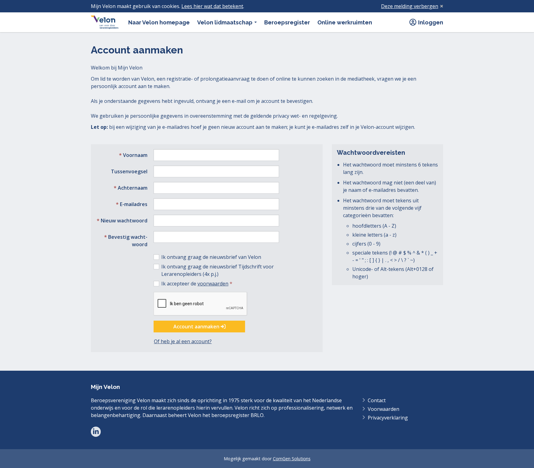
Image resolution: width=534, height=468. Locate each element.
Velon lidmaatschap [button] (225, 22)
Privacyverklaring (388, 417)
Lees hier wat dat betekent (212, 6)
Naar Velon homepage (159, 22)
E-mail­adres (133, 204)
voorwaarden (212, 283)
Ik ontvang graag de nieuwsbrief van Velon (211, 257)
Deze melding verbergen (409, 6)
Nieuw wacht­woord (124, 220)
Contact (377, 400)
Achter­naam (132, 187)
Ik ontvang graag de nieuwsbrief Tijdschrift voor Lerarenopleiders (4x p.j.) (217, 270)
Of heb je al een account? (183, 341)
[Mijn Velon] (104, 22)
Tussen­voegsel (129, 171)
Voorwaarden (383, 409)
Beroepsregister (287, 22)
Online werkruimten (344, 22)
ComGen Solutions (292, 459)
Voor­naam (135, 155)
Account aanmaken (197, 326)
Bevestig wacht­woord (127, 241)
